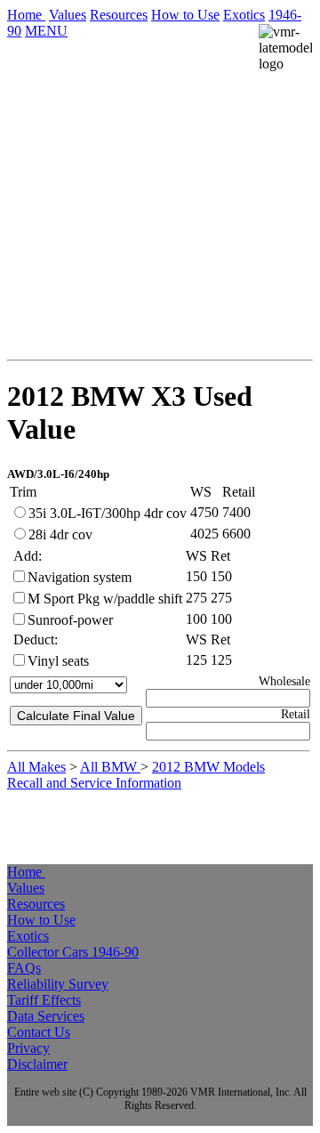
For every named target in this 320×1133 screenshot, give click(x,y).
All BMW (110, 766)
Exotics (244, 14)
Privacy (28, 1048)
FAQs (24, 967)
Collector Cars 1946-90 (73, 951)
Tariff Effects (44, 1000)
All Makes (36, 766)
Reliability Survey (57, 983)
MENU (46, 30)
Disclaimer (37, 1064)
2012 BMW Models (208, 766)
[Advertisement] (160, 233)
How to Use (185, 14)
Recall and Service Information (94, 782)
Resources (119, 14)
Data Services (45, 1016)
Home (26, 14)
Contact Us (38, 1032)
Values (67, 14)
